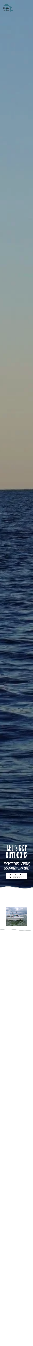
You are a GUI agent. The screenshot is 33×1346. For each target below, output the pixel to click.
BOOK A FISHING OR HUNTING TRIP (16, 876)
